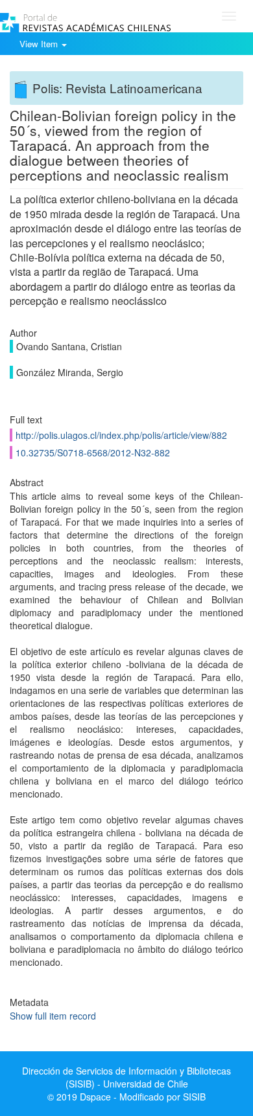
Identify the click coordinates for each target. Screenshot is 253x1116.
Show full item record (53, 1015)
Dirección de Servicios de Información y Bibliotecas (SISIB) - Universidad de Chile (126, 1077)
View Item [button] (39, 44)
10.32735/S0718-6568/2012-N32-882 (93, 452)
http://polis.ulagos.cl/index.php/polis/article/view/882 (121, 435)
